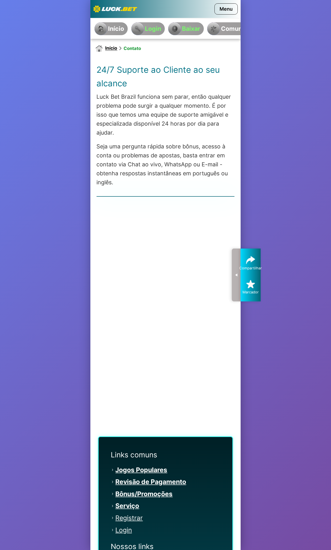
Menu (226, 9)
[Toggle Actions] (236, 275)
